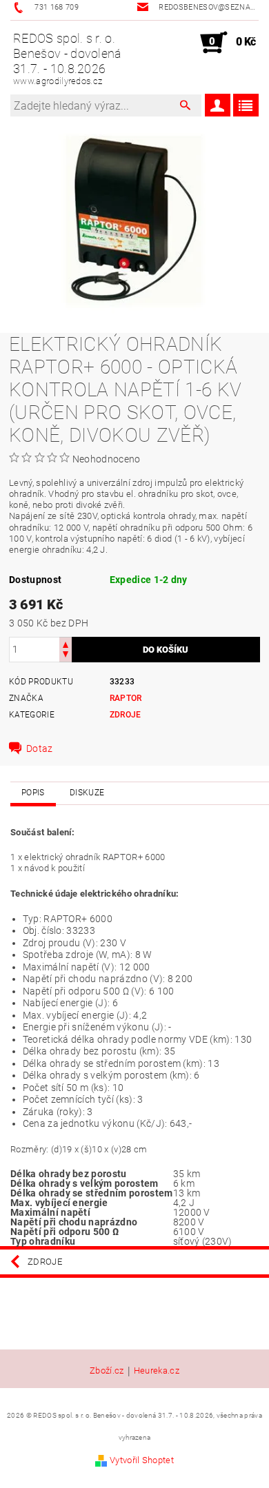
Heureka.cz (156, 1371)
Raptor (126, 698)
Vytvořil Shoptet (142, 1460)
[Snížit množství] (65, 655)
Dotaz (39, 748)
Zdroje (125, 715)
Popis (33, 792)
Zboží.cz (107, 1371)
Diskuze (87, 792)
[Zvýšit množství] (65, 643)
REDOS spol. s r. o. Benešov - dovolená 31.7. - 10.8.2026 (67, 58)
